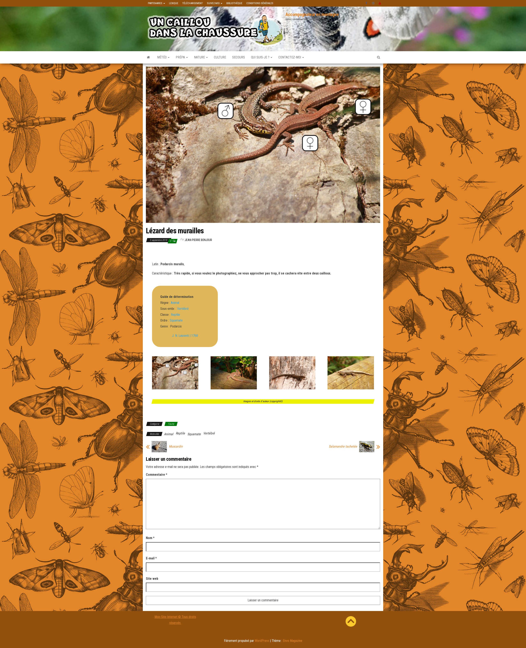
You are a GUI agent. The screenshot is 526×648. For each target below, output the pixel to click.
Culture (220, 57)
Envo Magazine (292, 641)
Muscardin (176, 446)
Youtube (380, 3)
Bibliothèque (234, 3)
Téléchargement (192, 3)
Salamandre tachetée (343, 446)
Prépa (181, 57)
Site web (152, 579)
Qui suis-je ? (260, 57)
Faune (171, 423)
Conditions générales (259, 3)
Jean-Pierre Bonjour (198, 240)
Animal (175, 303)
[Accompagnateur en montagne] (148, 57)
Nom (150, 538)
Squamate (176, 320)
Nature (200, 57)
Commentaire (156, 475)
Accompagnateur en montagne (312, 14)
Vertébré (183, 309)
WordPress (262, 641)
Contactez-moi (290, 57)
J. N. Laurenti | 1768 (185, 336)
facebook (366, 3)
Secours (238, 57)
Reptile (175, 315)
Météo (162, 57)
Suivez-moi (213, 3)
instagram (373, 3)
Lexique (173, 3)
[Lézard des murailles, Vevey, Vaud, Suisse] (175, 389)
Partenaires (155, 3)
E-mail (151, 558)
